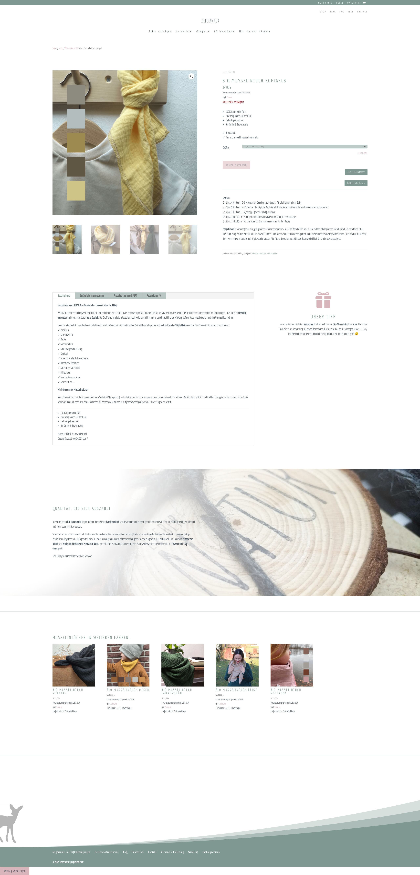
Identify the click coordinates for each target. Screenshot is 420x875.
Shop (323, 12)
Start (54, 48)
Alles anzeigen (160, 31)
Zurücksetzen (362, 152)
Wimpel (201, 31)
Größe (226, 147)
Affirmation (223, 31)
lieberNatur (210, 21)
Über (351, 12)
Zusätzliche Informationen (92, 295)
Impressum (138, 852)
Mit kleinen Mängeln (255, 31)
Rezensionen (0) (154, 295)
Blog (333, 12)
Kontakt (362, 12)
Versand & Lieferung (172, 852)
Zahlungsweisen (211, 852)
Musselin (182, 31)
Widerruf (193, 852)
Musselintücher (71, 48)
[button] (191, 76)
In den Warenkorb (236, 165)
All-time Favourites (259, 253)
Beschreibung (64, 295)
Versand (229, 97)
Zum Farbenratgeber (356, 172)
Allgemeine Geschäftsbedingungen (71, 852)
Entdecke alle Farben (356, 183)
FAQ (341, 12)
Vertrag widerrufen (15, 871)
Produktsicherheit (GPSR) (125, 295)
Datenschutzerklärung (107, 852)
